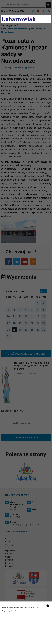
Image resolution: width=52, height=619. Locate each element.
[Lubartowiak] (18, 19)
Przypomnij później (8, 611)
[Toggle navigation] (48, 19)
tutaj (37, 607)
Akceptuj (17, 611)
